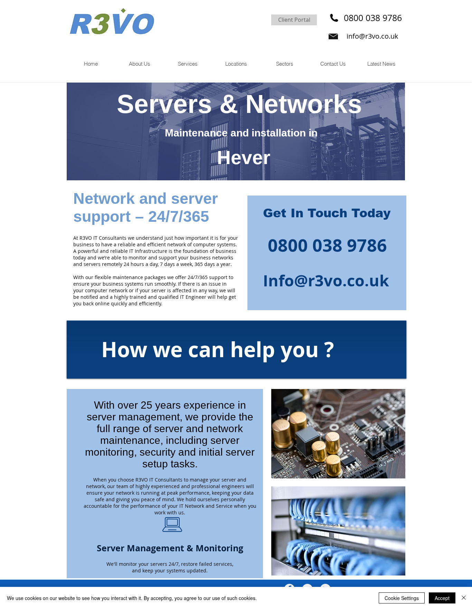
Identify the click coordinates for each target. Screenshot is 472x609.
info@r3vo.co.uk (372, 36)
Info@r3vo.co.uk (326, 280)
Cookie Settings (402, 597)
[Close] (464, 597)
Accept (442, 597)
